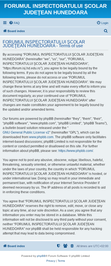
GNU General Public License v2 (26, 132)
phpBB (41, 255)
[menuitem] (14, 23)
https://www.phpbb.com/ (75, 151)
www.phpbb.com (41, 137)
